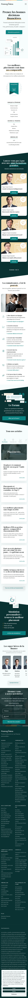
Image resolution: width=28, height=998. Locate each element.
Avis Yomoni (18, 811)
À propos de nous (14, 682)
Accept (14, 988)
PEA (14, 124)
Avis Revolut (18, 890)
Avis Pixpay (18, 896)
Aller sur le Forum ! (14, 418)
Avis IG (2, 827)
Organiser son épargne (6, 743)
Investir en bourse (5, 745)
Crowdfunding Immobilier (14, 144)
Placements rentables (6, 777)
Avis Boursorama (19, 892)
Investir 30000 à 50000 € (21, 865)
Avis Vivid (17, 905)
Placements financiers (6, 775)
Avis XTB (3, 810)
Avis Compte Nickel (20, 894)
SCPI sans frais (4, 902)
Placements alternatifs (7, 786)
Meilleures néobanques (21, 792)
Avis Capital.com (5, 814)
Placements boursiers (6, 779)
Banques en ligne (14, 105)
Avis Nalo (17, 810)
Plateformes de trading (14, 130)
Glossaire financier (5, 916)
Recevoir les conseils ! (14, 722)
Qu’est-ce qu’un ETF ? (6, 754)
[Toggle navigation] (26, 4)
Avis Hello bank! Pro (20, 907)
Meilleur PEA (18, 750)
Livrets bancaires (14, 114)
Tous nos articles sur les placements (14, 588)
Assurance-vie (14, 110)
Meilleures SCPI (19, 775)
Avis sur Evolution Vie (20, 838)
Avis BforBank (18, 889)
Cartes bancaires (14, 108)
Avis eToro (3, 808)
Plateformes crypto (14, 132)
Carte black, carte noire (7, 865)
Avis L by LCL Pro (19, 909)
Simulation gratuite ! (14, 32)
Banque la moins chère (6, 858)
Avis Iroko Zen (4, 904)
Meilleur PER (18, 758)
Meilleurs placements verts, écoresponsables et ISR (21, 778)
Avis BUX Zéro (4, 819)
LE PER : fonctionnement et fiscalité (6, 750)
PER (14, 112)
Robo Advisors (18, 794)
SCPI (14, 140)
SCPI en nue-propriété (6, 900)
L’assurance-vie (5, 746)
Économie (3, 918)
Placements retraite (6, 781)
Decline (14, 991)
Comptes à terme (14, 116)
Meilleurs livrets (19, 790)
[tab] (5, 440)
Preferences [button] (5, 985)
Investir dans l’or (5, 769)
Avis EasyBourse (5, 836)
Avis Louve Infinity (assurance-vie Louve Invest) (20, 819)
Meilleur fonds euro (20, 756)
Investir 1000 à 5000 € (20, 862)
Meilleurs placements (20, 765)
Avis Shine (17, 898)
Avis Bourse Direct (5, 817)
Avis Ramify (18, 828)
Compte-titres (14, 126)
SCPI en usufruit (5, 898)
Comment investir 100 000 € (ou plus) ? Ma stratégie (20, 869)
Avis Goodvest (18, 827)
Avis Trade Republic (6, 816)
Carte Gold (3, 863)
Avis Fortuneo (18, 887)
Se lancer (14, 192)
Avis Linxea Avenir (19, 815)
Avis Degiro (4, 812)
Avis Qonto (18, 900)
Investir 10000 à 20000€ (21, 864)
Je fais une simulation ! (14, 633)
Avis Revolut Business (20, 902)
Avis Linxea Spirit (19, 813)
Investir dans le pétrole (7, 767)
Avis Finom (18, 904)
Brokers (14, 128)
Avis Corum (4, 906)
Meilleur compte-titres (21, 760)
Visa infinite (4, 867)
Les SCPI (3, 889)
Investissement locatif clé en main (14, 142)
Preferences (14, 994)
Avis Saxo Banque (5, 821)
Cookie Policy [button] (17, 982)
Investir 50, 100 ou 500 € (21, 860)
